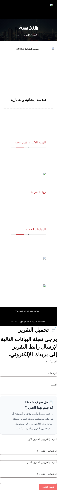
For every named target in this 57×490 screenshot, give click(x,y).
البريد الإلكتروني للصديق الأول (42, 439)
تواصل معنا (41, 218)
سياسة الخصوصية (38, 247)
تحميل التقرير (48, 487)
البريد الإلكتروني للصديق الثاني (42, 462)
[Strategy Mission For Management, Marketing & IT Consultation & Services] (47, 10)
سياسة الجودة (40, 239)
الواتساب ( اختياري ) (47, 451)
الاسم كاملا (51, 361)
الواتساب (52, 373)
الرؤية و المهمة (39, 202)
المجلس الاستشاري (38, 210)
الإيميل (53, 384)
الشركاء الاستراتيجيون (37, 206)
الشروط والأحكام (39, 243)
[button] (18, 311)
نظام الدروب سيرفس (37, 214)
